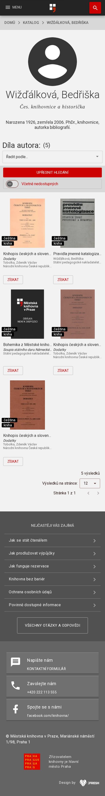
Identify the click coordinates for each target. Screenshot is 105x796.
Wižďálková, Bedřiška (67, 22)
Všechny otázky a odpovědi (52, 625)
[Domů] (52, 8)
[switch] (12, 184)
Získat (13, 280)
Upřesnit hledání (52, 172)
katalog (31, 22)
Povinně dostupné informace (35, 605)
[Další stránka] (98, 493)
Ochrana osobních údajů (30, 592)
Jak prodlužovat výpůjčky (32, 553)
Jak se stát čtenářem (28, 540)
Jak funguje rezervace (29, 566)
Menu (13, 7)
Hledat (93, 8)
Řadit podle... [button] (17, 156)
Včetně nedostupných (39, 184)
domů (9, 22)
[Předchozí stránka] (88, 493)
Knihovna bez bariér (27, 579)
